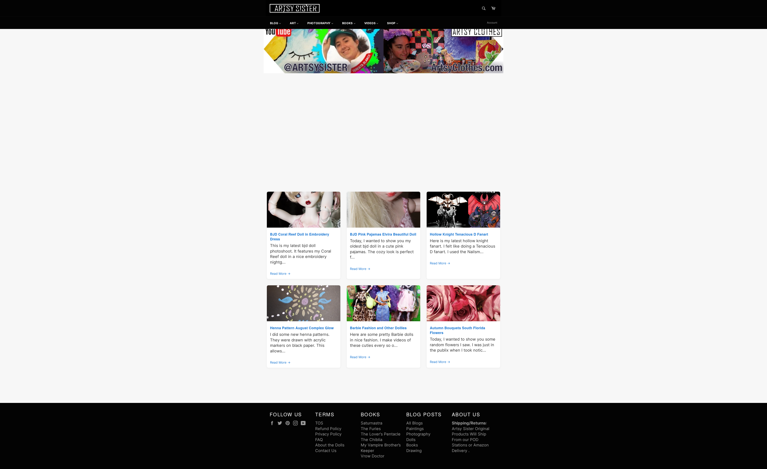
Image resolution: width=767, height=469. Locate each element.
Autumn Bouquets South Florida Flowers (457, 330)
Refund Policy (328, 428)
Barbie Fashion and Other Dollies (378, 327)
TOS (319, 423)
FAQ (319, 439)
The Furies (371, 428)
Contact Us (325, 450)
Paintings (415, 428)
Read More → (280, 274)
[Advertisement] (383, 104)
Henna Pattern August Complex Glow (302, 327)
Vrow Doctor (372, 456)
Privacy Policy (328, 434)
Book (411, 445)
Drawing (414, 450)
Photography (418, 434)
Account (492, 22)
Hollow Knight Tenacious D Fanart (459, 234)
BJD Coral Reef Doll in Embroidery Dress (299, 236)
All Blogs (414, 423)
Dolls (410, 439)
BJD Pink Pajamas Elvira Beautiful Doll (383, 234)
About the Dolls (329, 445)
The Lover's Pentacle (380, 434)
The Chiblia (371, 439)
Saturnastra (371, 423)
